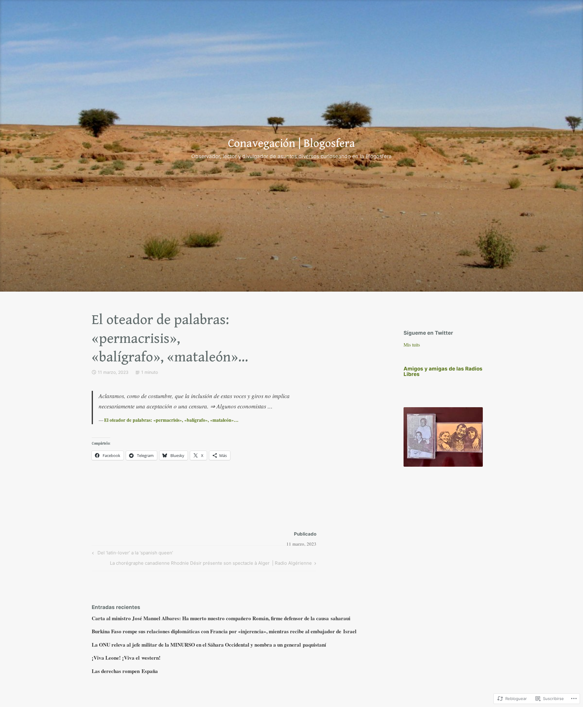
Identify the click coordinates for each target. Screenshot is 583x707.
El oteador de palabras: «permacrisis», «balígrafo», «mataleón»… (171, 420)
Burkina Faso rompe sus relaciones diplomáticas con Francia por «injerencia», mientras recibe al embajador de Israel (224, 631)
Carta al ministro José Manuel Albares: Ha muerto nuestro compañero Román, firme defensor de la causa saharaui (221, 618)
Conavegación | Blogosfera (291, 143)
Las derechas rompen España (125, 671)
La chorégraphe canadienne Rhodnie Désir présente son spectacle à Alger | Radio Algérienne (211, 564)
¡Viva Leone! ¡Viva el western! (126, 657)
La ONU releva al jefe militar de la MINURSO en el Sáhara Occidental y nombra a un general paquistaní (209, 644)
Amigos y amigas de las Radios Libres (443, 371)
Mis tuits (412, 344)
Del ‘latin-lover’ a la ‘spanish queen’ (131, 554)
